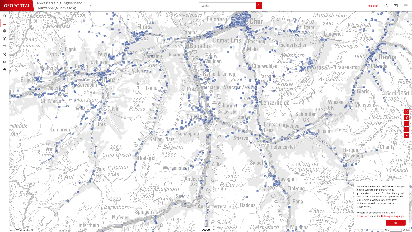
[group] (406, 5)
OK (396, 222)
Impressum (363, 216)
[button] (406, 5)
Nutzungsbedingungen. (393, 216)
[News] (386, 5)
